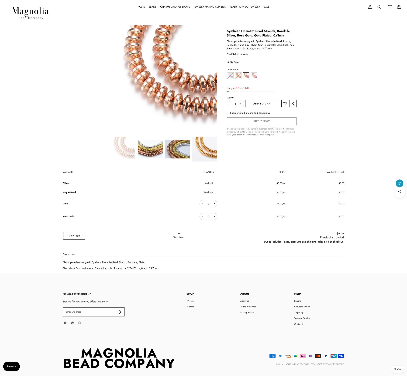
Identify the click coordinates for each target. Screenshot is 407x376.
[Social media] (399, 192)
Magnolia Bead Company (296, 364)
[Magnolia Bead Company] (30, 12)
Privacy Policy (247, 312)
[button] (379, 6)
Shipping (298, 312)
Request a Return (302, 306)
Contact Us (299, 324)
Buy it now (261, 121)
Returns (297, 300)
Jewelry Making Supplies (210, 7)
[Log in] (369, 6)
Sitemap (190, 306)
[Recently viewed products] (399, 183)
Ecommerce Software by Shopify (327, 364)
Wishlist (190, 300)
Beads (152, 7)
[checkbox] (248, 113)
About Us (244, 300)
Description (69, 254)
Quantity (230, 98)
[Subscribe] (118, 311)
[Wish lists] (389, 6)
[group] (122, 149)
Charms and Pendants (175, 7)
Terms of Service (248, 306)
